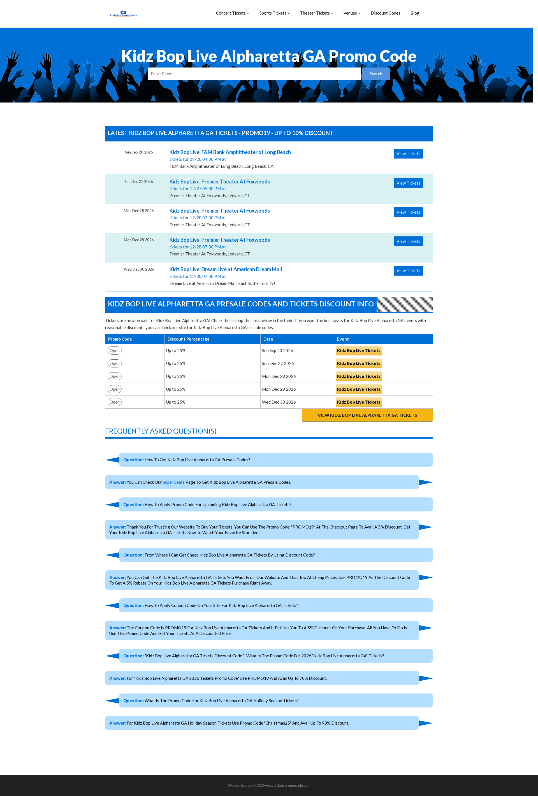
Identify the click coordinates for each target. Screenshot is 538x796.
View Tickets (408, 153)
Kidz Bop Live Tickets (359, 350)
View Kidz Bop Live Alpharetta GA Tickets (367, 415)
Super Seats (174, 482)
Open (115, 350)
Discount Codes (385, 12)
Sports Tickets (273, 12)
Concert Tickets (231, 12)
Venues (351, 12)
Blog (415, 12)
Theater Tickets (315, 12)
